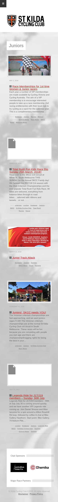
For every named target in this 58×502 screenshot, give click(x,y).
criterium (18, 205)
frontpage (18, 117)
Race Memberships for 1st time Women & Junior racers (29, 88)
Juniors (26, 117)
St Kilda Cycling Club (23, 208)
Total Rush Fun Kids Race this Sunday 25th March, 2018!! (28, 171)
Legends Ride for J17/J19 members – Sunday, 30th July (27, 397)
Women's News (21, 122)
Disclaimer (23, 494)
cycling (26, 205)
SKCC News (23, 265)
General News (24, 119)
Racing (33, 117)
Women (40, 117)
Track (31, 265)
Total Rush (37, 208)
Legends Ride (43, 426)
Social (28, 211)
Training (34, 263)
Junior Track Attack (23, 257)
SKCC (12, 208)
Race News (35, 119)
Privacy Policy (36, 494)
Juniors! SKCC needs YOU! (29, 312)
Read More (13, 128)
